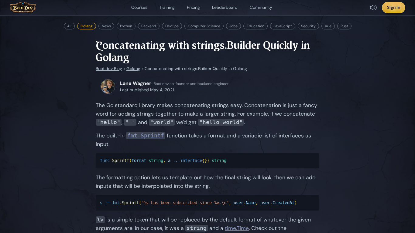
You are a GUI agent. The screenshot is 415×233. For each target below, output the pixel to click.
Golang (87, 26)
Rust (344, 26)
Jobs (233, 26)
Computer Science (204, 26)
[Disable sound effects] (373, 8)
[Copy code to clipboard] (312, 161)
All (69, 26)
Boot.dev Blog (109, 68)
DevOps (172, 26)
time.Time (237, 228)
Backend (148, 26)
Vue (328, 26)
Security (308, 26)
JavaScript (282, 26)
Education (255, 26)
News (106, 26)
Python (126, 26)
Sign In (393, 7)
